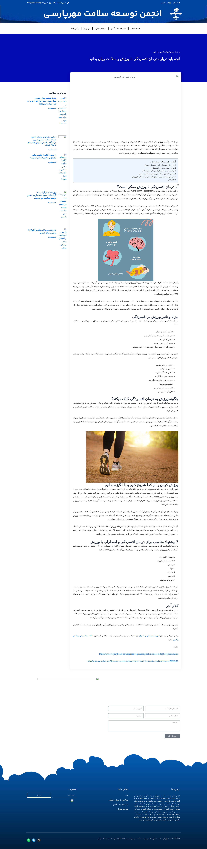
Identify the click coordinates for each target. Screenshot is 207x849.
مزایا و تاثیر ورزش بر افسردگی (163, 168)
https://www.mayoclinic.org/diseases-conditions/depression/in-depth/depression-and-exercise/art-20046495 (133, 661)
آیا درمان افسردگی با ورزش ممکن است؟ (159, 165)
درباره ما (87, 28)
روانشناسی (164, 52)
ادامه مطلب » (52, 108)
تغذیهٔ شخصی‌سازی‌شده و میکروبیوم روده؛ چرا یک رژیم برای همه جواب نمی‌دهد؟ (41, 101)
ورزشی (156, 52)
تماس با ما (75, 28)
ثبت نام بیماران (100, 28)
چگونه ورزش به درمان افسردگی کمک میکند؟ (158, 171)
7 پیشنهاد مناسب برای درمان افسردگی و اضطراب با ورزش (153, 177)
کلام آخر (171, 180)
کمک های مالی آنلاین (118, 28)
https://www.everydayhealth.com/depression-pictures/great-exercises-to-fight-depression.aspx (138, 654)
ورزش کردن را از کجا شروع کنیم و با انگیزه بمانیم (156, 174)
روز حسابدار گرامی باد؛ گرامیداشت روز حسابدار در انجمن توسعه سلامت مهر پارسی (41, 195)
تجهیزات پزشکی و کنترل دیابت (147, 636)
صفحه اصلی (135, 28)
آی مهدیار (101, 839)
